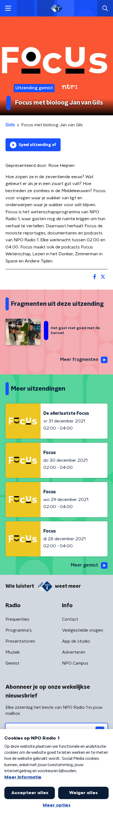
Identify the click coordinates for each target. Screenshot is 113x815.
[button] (8, 8)
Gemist (12, 663)
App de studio (76, 641)
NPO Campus (75, 663)
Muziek (12, 652)
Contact (70, 619)
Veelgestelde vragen (82, 630)
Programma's (18, 630)
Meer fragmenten (79, 359)
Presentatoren (20, 641)
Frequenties (17, 619)
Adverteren (73, 652)
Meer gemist (84, 565)
